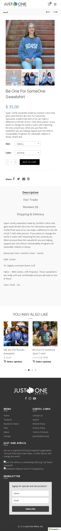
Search (36, 419)
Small (20, 143)
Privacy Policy (39, 428)
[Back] (5, 12)
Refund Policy (39, 423)
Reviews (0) (30, 207)
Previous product (48, 12)
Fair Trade (30, 200)
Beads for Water (11, 423)
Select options (14, 361)
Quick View (25, 323)
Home (6, 415)
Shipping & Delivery (30, 214)
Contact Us (38, 415)
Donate (7, 436)
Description (30, 192)
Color (8, 153)
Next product (55, 12)
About (6, 432)
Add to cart (30, 162)
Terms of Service (40, 432)
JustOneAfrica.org (41, 436)
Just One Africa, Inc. (34, 526)
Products (8, 419)
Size (8, 144)
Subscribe (30, 509)
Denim (20, 152)
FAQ (6, 428)
